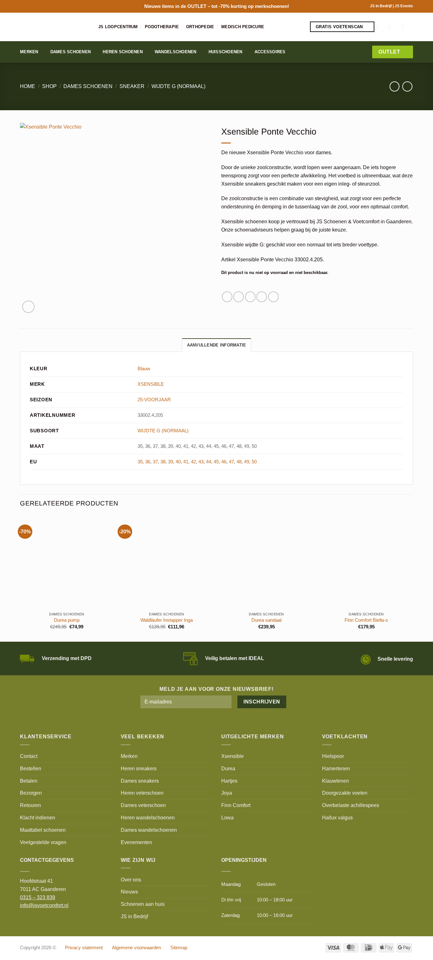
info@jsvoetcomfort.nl (44, 905)
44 (208, 461)
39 (170, 461)
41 (185, 461)
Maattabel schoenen (43, 830)
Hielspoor (333, 756)
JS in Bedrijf (381, 6)
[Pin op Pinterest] (261, 296)
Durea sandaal (266, 620)
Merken (29, 51)
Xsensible (232, 756)
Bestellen (30, 768)
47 (231, 461)
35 (140, 461)
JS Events (404, 6)
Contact (28, 756)
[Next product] (394, 86)
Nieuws (129, 891)
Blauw (144, 368)
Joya (226, 793)
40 (178, 461)
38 (162, 461)
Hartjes (229, 781)
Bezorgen (31, 793)
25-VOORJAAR (154, 399)
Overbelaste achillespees (350, 805)
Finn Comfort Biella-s (366, 620)
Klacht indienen (37, 817)
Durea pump (67, 620)
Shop (49, 86)
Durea (228, 768)
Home (27, 86)
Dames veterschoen (143, 805)
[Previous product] (407, 86)
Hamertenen (336, 768)
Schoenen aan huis (143, 904)
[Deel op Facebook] (227, 296)
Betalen (28, 781)
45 (216, 461)
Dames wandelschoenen (149, 830)
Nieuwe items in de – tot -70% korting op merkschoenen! (216, 6)
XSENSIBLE (151, 384)
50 (254, 461)
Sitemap (178, 947)
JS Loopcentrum (118, 26)
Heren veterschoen (142, 793)
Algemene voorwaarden (136, 947)
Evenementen (136, 842)
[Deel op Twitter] (238, 296)
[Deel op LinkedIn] (273, 296)
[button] (383, 27)
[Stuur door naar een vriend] (250, 296)
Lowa (227, 817)
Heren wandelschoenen (148, 817)
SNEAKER (132, 86)
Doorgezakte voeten (344, 793)
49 (246, 461)
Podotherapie (162, 26)
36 (147, 461)
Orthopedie (200, 26)
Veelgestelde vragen (43, 842)
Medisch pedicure (242, 26)
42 (193, 461)
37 (155, 461)
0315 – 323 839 (37, 897)
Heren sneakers (139, 768)
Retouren (30, 805)
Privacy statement (84, 947)
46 (223, 461)
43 (201, 461)
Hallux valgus (337, 817)
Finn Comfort (235, 805)
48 (239, 461)
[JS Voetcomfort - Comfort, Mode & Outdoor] (54, 27)
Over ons (131, 879)
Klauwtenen (335, 781)
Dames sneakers (140, 781)
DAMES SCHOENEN (88, 86)
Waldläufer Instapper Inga (166, 620)
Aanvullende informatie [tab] (216, 345)
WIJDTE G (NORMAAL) (178, 86)
